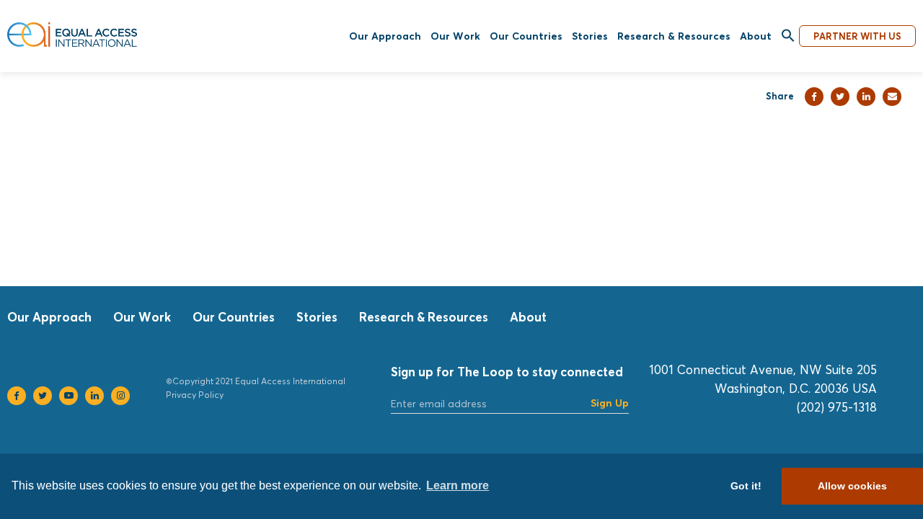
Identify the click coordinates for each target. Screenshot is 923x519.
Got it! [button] (745, 486)
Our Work (455, 36)
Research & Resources (673, 36)
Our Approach (385, 36)
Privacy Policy (195, 394)
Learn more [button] (457, 485)
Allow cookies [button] (852, 486)
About (756, 36)
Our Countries (526, 36)
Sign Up (610, 402)
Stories (590, 36)
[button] (788, 36)
